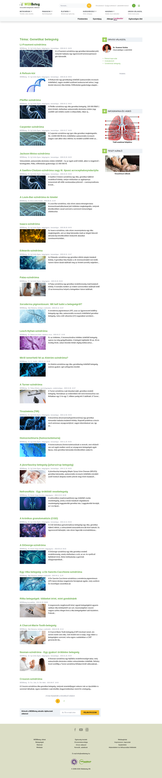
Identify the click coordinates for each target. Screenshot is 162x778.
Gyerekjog (97, 19)
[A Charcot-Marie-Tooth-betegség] (33, 638)
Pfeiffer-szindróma (30, 100)
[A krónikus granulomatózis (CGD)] (33, 531)
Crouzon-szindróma (31, 679)
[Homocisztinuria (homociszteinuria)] (33, 451)
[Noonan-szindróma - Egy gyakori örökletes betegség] (33, 665)
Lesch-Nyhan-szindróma (33, 331)
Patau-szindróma (29, 277)
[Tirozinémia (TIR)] (33, 424)
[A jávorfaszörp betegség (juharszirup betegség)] (33, 477)
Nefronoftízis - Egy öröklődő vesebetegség (44, 491)
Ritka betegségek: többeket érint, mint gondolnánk (48, 598)
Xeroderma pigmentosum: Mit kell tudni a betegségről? (51, 304)
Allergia (110, 19)
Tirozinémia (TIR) (29, 411)
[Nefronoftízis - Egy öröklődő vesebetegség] (33, 504)
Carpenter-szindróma (32, 126)
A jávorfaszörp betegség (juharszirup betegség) (46, 464)
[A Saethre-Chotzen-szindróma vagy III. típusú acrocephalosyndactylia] (33, 183)
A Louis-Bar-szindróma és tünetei (39, 197)
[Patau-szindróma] (33, 290)
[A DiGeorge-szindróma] (33, 558)
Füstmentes (83, 19)
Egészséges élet (135, 19)
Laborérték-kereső (122, 6)
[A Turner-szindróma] (33, 397)
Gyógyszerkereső (110, 6)
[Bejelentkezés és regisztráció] (134, 5)
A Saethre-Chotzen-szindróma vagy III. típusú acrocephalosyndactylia (59, 170)
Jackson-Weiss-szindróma (35, 153)
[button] (26, 13)
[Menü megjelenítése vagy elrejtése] (139, 5)
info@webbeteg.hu (83, 753)
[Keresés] (89, 5)
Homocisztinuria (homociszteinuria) (40, 438)
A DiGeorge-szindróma (33, 545)
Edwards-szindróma (31, 250)
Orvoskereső (100, 6)
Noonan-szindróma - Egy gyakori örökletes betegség (49, 652)
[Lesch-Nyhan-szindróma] (33, 344)
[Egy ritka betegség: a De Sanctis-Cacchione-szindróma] (33, 584)
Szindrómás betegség (112, 63)
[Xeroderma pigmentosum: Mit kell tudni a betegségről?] (33, 317)
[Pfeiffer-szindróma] (33, 113)
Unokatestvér (109, 61)
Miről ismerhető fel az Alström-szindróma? (44, 357)
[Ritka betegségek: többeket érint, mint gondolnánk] (33, 611)
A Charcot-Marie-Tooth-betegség (38, 625)
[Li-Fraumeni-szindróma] (36, 59)
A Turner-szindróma (31, 384)
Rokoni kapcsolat (111, 58)
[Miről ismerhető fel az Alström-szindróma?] (33, 370)
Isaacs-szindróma (30, 224)
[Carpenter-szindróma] (33, 139)
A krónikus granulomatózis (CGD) (39, 518)
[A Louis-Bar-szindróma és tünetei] (33, 210)
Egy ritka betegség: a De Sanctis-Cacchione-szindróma (51, 572)
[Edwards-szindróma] (33, 263)
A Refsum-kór (27, 73)
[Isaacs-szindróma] (33, 236)
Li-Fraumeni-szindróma (33, 44)
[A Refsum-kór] (33, 86)
